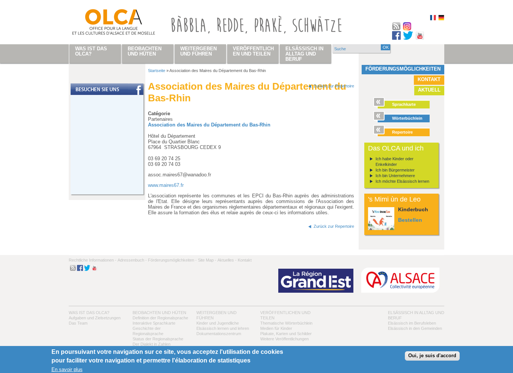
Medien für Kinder (276, 328)
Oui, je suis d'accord (432, 356)
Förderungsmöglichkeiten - (172, 260)
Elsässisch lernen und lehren (222, 328)
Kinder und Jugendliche (217, 323)
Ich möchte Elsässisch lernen (402, 181)
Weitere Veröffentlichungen (284, 339)
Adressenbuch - (132, 260)
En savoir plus (67, 369)
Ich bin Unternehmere (395, 175)
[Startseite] (105, 24)
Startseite (156, 70)
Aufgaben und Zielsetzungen (95, 318)
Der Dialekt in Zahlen (151, 344)
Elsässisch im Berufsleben (412, 323)
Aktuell (429, 90)
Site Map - (207, 260)
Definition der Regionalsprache (160, 318)
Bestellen (410, 220)
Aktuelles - (227, 260)
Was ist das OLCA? (89, 312)
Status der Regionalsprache (158, 339)
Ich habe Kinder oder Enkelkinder (394, 161)
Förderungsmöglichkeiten (403, 69)
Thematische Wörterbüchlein (286, 323)
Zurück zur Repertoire (334, 86)
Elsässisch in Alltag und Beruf (304, 54)
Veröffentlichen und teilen (253, 51)
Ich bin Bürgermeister (395, 170)
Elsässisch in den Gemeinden (415, 328)
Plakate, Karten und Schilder (286, 333)
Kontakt (429, 79)
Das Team (78, 323)
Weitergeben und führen (198, 51)
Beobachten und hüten (159, 312)
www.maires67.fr (166, 185)
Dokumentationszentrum (218, 333)
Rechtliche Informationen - (92, 260)
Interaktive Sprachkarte (154, 323)
